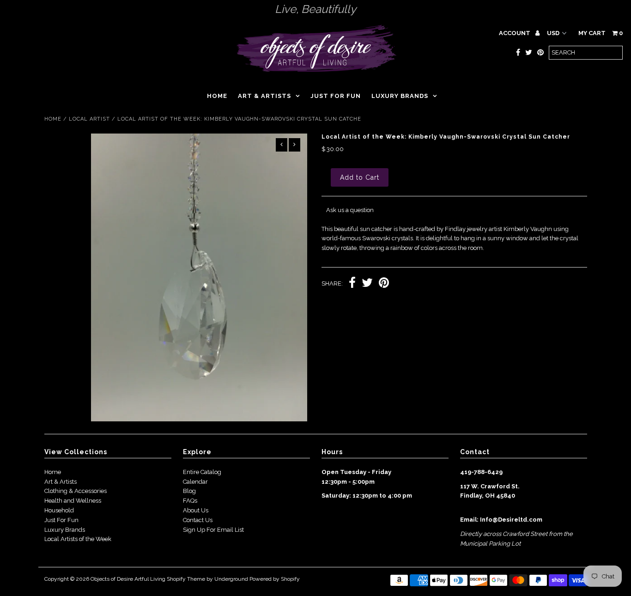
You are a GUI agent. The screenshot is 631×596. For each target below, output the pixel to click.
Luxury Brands (399, 95)
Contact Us (197, 520)
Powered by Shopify (274, 579)
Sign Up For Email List (213, 529)
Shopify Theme (186, 579)
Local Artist (89, 119)
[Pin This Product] (384, 284)
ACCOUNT (515, 33)
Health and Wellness (72, 500)
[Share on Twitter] (367, 284)
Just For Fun (61, 520)
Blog (189, 490)
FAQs (190, 500)
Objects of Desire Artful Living (128, 579)
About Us (195, 510)
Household (59, 510)
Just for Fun (335, 95)
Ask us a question (350, 210)
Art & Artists (264, 95)
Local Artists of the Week (77, 538)
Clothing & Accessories (75, 490)
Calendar (195, 481)
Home (217, 95)
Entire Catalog (202, 471)
